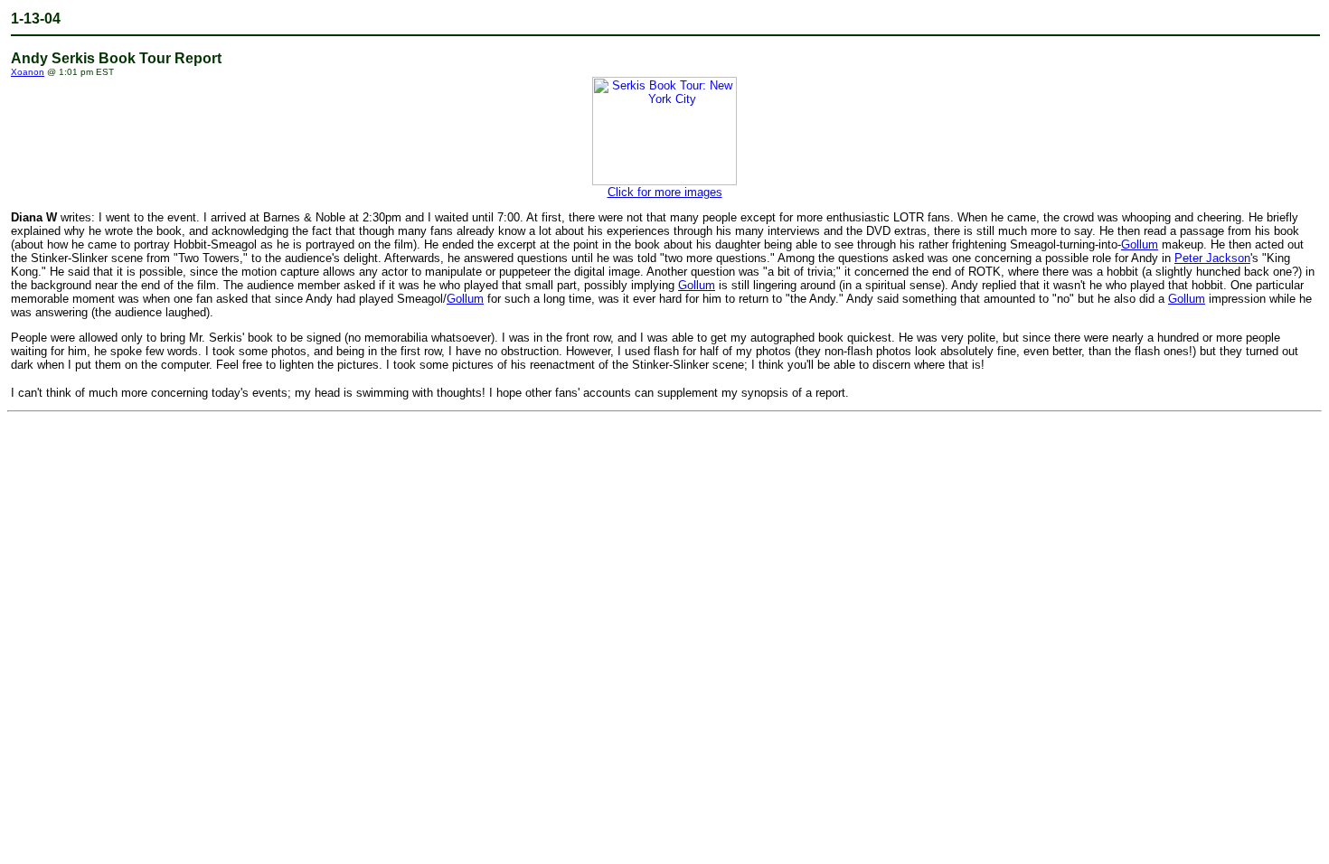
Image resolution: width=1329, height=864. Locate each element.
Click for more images (665, 192)
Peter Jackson (1212, 258)
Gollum (1139, 244)
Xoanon (27, 72)
